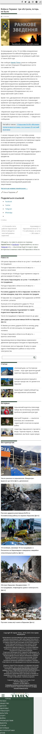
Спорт (2, 716)
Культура (4, 713)
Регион (3, 701)
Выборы (3, 723)
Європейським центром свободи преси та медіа (23, 671)
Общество (4, 703)
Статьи (3, 725)
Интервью (4, 728)
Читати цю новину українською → (14, 188)
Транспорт (5, 711)
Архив (2, 733)
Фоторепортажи (7, 730)
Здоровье (4, 708)
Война (5, 220)
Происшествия (6, 720)
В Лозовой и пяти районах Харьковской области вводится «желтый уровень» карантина (9, 230)
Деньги (3, 706)
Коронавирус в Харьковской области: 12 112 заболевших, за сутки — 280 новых (31, 229)
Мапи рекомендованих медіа (25, 687)
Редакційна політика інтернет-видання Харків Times (21, 685)
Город (8, 698)
